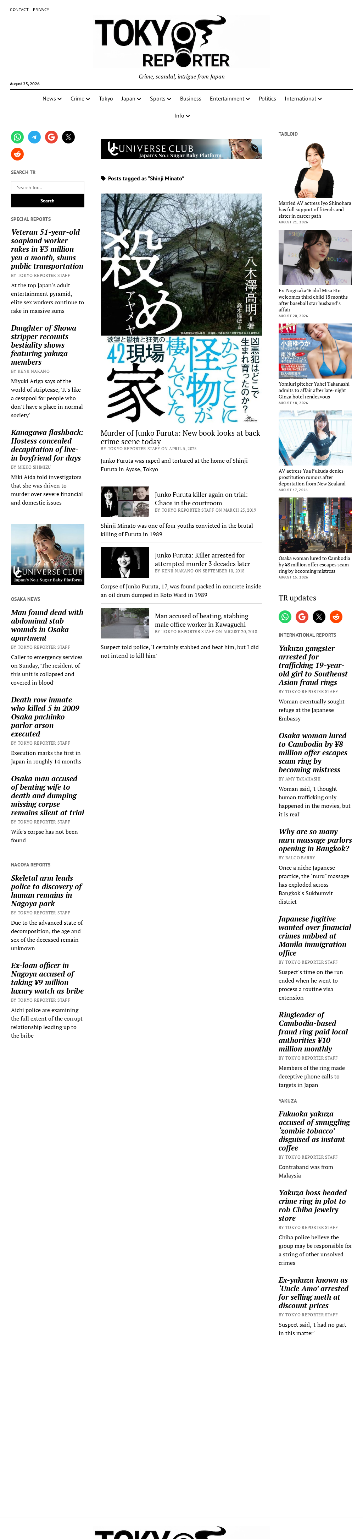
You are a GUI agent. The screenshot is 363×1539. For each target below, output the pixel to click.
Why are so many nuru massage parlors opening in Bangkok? (315, 840)
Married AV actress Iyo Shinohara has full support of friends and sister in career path (315, 209)
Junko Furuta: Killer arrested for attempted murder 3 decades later (202, 559)
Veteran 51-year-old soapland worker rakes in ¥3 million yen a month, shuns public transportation (47, 249)
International (300, 98)
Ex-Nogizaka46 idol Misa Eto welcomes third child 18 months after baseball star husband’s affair (313, 300)
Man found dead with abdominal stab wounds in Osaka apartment (47, 625)
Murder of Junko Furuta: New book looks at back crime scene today (180, 437)
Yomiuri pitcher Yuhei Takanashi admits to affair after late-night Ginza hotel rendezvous (314, 390)
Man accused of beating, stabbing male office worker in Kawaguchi (201, 620)
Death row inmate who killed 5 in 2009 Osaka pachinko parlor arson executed (45, 716)
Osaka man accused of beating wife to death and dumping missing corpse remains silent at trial (47, 795)
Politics (267, 98)
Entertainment (227, 98)
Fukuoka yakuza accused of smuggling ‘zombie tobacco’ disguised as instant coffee (314, 1130)
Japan (128, 98)
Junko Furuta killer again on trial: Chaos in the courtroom (201, 498)
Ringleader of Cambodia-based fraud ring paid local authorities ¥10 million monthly (313, 1031)
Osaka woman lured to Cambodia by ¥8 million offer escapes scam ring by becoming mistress (314, 564)
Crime (77, 98)
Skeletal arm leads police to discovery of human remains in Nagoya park (46, 891)
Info (179, 115)
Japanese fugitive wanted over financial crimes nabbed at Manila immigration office (315, 935)
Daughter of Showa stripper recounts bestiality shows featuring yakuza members (43, 344)
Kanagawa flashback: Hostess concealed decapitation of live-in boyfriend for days (47, 445)
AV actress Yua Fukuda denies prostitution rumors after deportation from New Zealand (312, 477)
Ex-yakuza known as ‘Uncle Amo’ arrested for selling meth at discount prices (313, 1293)
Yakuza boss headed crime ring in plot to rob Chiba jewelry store (313, 1205)
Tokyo (106, 98)
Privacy (41, 9)
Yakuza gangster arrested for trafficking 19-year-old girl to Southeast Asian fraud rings (313, 665)
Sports (158, 98)
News (49, 98)
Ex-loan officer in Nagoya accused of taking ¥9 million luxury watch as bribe (47, 978)
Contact (19, 9)
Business (190, 98)
